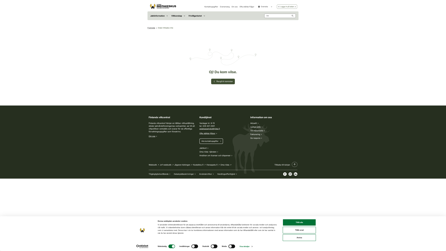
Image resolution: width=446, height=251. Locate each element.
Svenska (264, 6)
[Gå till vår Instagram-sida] (290, 174)
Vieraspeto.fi (212, 165)
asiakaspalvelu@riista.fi (209, 129)
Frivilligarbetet (195, 16)
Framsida (151, 28)
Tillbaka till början (282, 165)
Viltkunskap (176, 16)
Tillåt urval (299, 230)
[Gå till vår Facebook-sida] (285, 174)
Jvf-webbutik (165, 165)
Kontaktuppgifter (211, 7)
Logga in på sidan (287, 7)
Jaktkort (203, 148)
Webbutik (153, 165)
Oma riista (224, 165)
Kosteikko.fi (198, 165)
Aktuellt (253, 123)
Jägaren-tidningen (182, 165)
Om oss (234, 7)
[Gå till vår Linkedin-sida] (295, 174)
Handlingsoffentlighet (226, 174)
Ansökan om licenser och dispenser (215, 155)
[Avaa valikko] (167, 15)
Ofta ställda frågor (246, 7)
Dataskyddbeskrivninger (184, 174)
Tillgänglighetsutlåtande (159, 174)
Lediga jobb (255, 127)
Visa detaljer (244, 246)
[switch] (194, 246)
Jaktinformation (157, 16)
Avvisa (299, 238)
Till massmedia (256, 130)
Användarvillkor (205, 174)
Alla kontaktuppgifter (209, 141)
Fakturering (255, 134)
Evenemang (225, 7)
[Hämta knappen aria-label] (293, 16)
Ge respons (255, 138)
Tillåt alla (299, 222)
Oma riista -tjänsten (207, 152)
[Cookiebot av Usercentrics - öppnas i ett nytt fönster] (142, 246)
